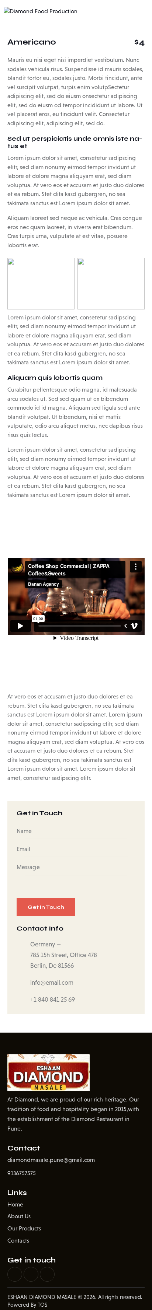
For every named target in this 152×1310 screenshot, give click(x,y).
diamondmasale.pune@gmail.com (51, 1160)
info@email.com (51, 982)
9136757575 (21, 1173)
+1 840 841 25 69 (52, 999)
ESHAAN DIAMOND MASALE (41, 1297)
